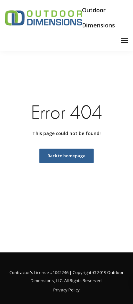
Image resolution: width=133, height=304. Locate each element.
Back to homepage (66, 156)
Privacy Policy (66, 290)
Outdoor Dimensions (98, 17)
